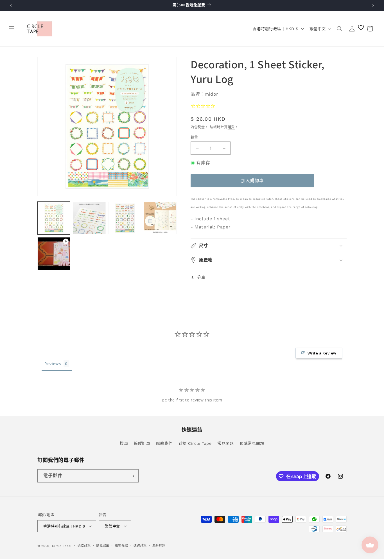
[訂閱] (132, 475)
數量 (194, 137)
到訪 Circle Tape (194, 443)
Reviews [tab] (52, 363)
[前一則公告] (11, 5)
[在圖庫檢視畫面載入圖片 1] (53, 218)
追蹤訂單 (142, 443)
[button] (12, 29)
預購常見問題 (252, 443)
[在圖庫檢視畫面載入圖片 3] (125, 218)
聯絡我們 (164, 443)
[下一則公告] (373, 5)
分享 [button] (201, 277)
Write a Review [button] (322, 353)
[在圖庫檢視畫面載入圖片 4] (160, 218)
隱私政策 (102, 545)
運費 (231, 127)
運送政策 (140, 545)
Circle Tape (61, 546)
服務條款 (121, 545)
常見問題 (225, 443)
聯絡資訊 (159, 545)
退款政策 (84, 545)
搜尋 (124, 443)
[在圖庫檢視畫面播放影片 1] (53, 253)
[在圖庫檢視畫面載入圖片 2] (89, 218)
